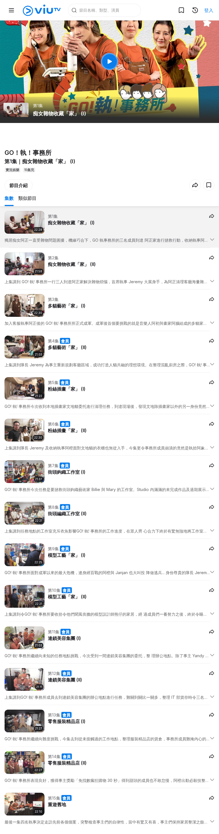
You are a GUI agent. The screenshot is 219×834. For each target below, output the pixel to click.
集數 (9, 198)
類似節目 (27, 198)
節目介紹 (18, 185)
